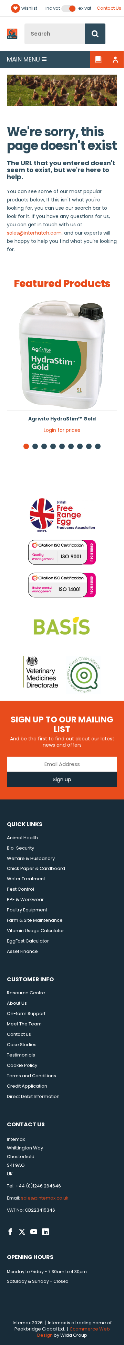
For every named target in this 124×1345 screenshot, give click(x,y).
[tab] (35, 446)
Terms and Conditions (31, 1075)
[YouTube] (33, 1232)
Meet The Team (24, 1024)
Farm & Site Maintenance (35, 920)
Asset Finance (22, 951)
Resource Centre (26, 992)
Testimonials (21, 1055)
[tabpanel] (62, 369)
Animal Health (22, 837)
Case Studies (22, 1044)
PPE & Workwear (25, 899)
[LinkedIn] (45, 1232)
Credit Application (27, 1086)
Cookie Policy (22, 1065)
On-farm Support (26, 1013)
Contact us (19, 1034)
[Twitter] (22, 1232)
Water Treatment (26, 878)
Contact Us (109, 8)
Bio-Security (20, 848)
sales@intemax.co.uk (45, 1198)
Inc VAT (52, 8)
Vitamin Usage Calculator (35, 930)
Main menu (23, 59)
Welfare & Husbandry (31, 858)
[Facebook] (10, 1232)
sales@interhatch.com (34, 232)
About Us (17, 1003)
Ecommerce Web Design (73, 1332)
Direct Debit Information (33, 1096)
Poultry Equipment (27, 910)
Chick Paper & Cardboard (36, 868)
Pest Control (20, 889)
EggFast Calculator (28, 941)
